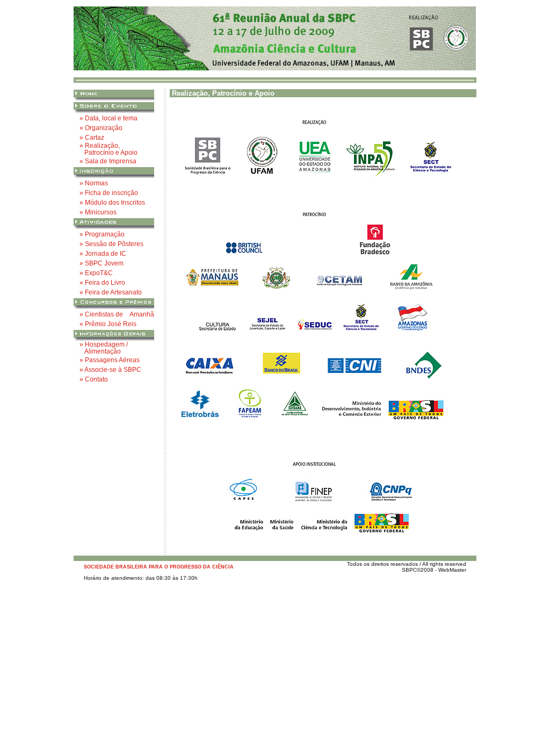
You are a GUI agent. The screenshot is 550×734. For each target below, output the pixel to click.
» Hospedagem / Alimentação (103, 348)
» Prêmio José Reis (107, 323)
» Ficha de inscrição (108, 192)
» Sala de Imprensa (107, 160)
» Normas (93, 182)
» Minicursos (98, 211)
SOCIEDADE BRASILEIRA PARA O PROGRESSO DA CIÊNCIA (159, 567)
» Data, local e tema (108, 117)
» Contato (93, 379)
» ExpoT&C (96, 272)
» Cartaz (91, 137)
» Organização (100, 127)
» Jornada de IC (102, 253)
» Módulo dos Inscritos (112, 202)
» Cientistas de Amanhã (116, 314)
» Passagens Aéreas (109, 359)
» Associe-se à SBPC (110, 369)
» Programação (102, 234)
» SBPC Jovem (101, 263)
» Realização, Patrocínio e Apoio (108, 149)
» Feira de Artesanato (110, 292)
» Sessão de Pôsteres (111, 243)
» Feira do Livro (102, 282)
